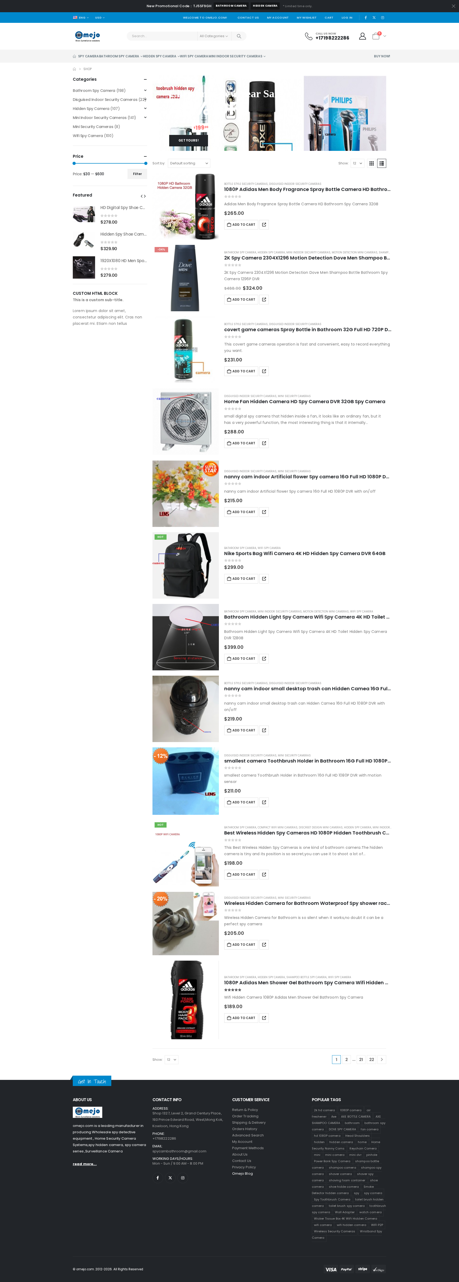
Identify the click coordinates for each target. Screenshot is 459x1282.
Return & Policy (245, 1109)
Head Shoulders (357, 1136)
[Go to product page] (185, 206)
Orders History (244, 1128)
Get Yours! (188, 140)
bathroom (352, 1123)
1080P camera (351, 1110)
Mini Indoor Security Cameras (235, 56)
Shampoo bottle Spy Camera (306, 977)
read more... (85, 1163)
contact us (241, 1160)
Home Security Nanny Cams (346, 1145)
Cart (329, 17)
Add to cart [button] (243, 224)
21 (361, 1059)
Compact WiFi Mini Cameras (278, 827)
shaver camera (340, 1174)
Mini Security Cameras (294, 396)
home (362, 1142)
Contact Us (248, 17)
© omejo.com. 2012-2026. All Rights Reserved (108, 1269)
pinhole (371, 1155)
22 (371, 1059)
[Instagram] (382, 17)
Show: (343, 163)
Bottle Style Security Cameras (246, 184)
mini (317, 1155)
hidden (319, 1142)
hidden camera (265, 6)
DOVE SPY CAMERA (342, 1129)
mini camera (335, 1155)
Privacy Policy (244, 1167)
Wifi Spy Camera (194, 56)
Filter (137, 174)
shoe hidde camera (344, 1187)
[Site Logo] (87, 36)
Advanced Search (248, 1135)
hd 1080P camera (327, 1136)
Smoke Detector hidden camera (343, 1190)
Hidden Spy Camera (159, 56)
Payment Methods (248, 1148)
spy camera (373, 1193)
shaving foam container (347, 1180)
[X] (374, 17)
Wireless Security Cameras (334, 1231)
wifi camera (323, 1225)
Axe (333, 1116)
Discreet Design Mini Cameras (321, 827)
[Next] (381, 1059)
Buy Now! (382, 56)
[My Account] (363, 36)
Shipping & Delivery (249, 1122)
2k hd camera (324, 1110)
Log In (347, 17)
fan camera (370, 1129)
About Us (240, 1154)
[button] (371, 163)
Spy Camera (88, 56)
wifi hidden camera (351, 1225)
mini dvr (355, 1155)
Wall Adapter (345, 1212)
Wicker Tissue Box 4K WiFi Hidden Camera (345, 1218)
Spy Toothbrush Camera (332, 1199)
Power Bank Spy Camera (332, 1161)
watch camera (370, 1212)
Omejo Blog (242, 1173)
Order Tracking (245, 1116)
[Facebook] (365, 17)
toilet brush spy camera (347, 1206)
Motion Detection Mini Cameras (354, 252)
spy (356, 1193)
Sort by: (158, 163)
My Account (278, 17)
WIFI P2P (377, 1225)
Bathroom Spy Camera (119, 56)
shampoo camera (342, 1167)
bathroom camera (231, 6)
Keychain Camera (363, 1148)
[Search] (239, 36)
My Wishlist (307, 17)
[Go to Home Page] (74, 69)
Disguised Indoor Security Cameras (295, 184)
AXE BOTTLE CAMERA (356, 1116)
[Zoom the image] (87, 1109)
